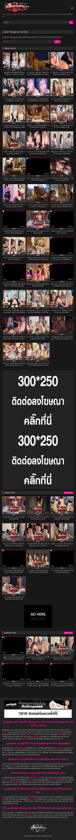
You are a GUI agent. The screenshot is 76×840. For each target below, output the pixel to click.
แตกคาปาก (6, 780)
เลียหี (4, 799)
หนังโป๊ (66, 766)
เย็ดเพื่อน (30, 815)
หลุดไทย (32, 799)
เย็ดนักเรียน (54, 780)
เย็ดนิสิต (30, 797)
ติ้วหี (6, 752)
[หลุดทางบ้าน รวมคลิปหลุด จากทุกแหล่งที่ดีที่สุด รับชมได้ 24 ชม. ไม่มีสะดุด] (38, 7)
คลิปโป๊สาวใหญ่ (35, 777)
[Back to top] (70, 834)
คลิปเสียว (60, 732)
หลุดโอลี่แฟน (36, 736)
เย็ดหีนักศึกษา (59, 748)
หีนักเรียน (30, 780)
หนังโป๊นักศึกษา (20, 748)
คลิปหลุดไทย (16, 782)
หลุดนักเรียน (30, 734)
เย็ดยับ (15, 766)
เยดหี (60, 734)
